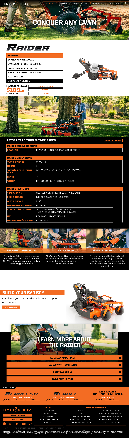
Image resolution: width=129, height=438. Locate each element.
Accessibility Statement (47, 428)
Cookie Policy (32, 428)
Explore (33, 399)
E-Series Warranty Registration (110, 419)
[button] (125, 3)
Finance (45, 90)
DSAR (4, 435)
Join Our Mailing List (48, 416)
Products (50, 3)
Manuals (81, 410)
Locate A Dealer (49, 422)
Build (18, 399)
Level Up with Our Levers (63, 364)
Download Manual (113, 140)
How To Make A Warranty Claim (110, 413)
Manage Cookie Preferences (118, 434)
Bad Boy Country (81, 3)
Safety (81, 413)
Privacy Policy (8, 428)
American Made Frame (63, 357)
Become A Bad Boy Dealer (48, 419)
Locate (46, 93)
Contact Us (98, 3)
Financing (64, 3)
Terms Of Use (20, 428)
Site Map (61, 428)
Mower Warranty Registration (111, 416)
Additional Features (18, 81)
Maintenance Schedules (81, 416)
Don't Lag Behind (63, 371)
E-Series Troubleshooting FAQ (81, 422)
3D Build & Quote (45, 86)
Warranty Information (110, 410)
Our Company (49, 410)
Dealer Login (17, 419)
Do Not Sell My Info (12, 435)
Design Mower (11, 307)
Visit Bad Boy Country (49, 413)
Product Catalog (17, 415)
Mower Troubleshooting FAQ (81, 419)
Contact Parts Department (111, 422)
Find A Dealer (114, 3)
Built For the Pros (62, 379)
